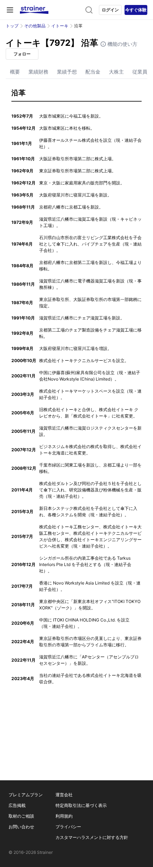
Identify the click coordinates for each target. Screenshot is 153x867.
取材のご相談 (21, 816)
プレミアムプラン (26, 794)
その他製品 (35, 25)
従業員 (139, 72)
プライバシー (68, 826)
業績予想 (67, 72)
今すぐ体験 (136, 9)
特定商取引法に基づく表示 (81, 805)
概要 (15, 72)
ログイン (110, 9)
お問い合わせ (21, 826)
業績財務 (38, 72)
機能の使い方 (121, 44)
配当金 (92, 72)
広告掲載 (17, 805)
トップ (12, 25)
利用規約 (64, 816)
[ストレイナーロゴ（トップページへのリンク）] (34, 10)
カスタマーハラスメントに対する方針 (92, 837)
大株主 (116, 72)
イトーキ (59, 25)
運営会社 (64, 794)
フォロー (22, 53)
